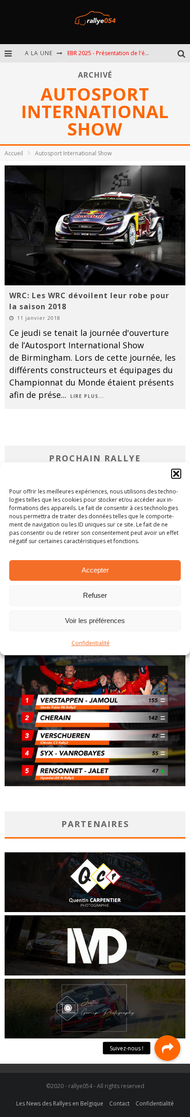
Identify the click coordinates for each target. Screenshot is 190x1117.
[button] (176, 473)
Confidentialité (90, 643)
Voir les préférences (95, 620)
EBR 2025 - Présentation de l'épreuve (115, 53)
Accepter (95, 570)
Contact (119, 1103)
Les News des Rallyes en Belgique (59, 1103)
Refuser (95, 595)
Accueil (14, 153)
